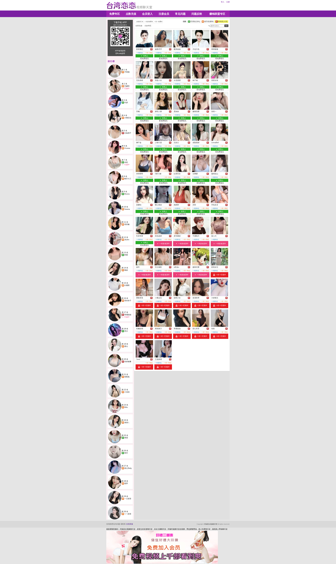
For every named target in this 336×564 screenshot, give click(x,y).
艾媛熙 (127, 86)
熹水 (126, 331)
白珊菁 (127, 285)
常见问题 (180, 13)
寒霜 (126, 438)
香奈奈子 (127, 301)
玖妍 (126, 103)
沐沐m (126, 240)
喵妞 (126, 270)
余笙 (126, 162)
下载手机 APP (120, 22)
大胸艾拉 (127, 118)
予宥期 (127, 72)
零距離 (127, 224)
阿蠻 (126, 255)
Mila (126, 407)
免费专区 (114, 13)
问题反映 (196, 13)
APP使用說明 (120, 51)
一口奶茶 (127, 499)
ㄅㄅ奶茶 (127, 514)
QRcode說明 (120, 53)
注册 (228, 2)
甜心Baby (128, 468)
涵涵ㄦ (127, 422)
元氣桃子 (127, 133)
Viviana (127, 148)
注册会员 (164, 13)
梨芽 (126, 483)
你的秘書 (127, 362)
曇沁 (126, 346)
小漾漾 (127, 392)
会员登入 (147, 13)
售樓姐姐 (127, 315)
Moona (127, 194)
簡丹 (126, 453)
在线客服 (129, 524)
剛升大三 (127, 179)
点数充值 (131, 13)
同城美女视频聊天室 (210, 524)
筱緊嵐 (127, 377)
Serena (127, 209)
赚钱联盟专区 (217, 13)
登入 (222, 2)
